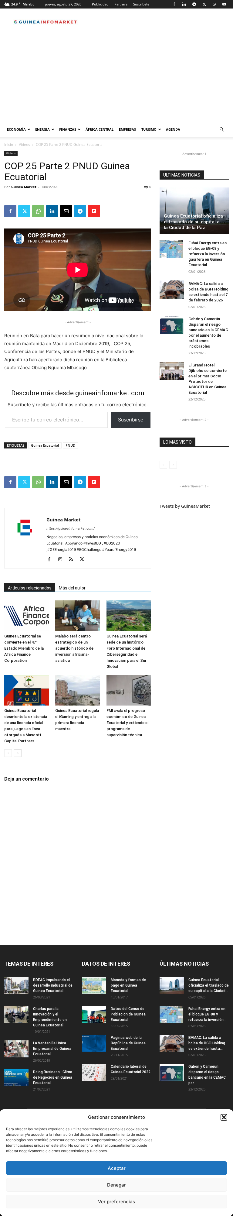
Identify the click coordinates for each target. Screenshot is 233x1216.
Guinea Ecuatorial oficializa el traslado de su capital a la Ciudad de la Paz (193, 221)
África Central (99, 129)
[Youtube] (224, 4)
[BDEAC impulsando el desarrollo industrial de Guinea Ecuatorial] (16, 985)
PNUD (70, 445)
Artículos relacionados (30, 588)
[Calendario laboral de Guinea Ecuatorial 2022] (94, 1072)
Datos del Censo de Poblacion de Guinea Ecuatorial (128, 1014)
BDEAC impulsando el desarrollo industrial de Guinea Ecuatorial (53, 985)
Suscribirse (130, 420)
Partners (120, 4)
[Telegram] (194, 4)
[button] (224, 1117)
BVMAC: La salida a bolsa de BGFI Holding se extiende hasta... (206, 1043)
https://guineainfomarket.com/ (70, 528)
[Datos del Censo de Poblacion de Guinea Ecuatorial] (94, 1014)
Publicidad (100, 4)
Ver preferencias (116, 1201)
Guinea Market (23, 186)
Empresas (127, 129)
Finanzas (67, 129)
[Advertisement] (116, 76)
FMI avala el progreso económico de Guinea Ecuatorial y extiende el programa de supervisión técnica (127, 722)
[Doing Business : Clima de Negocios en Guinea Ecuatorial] (16, 1077)
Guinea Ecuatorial (45, 445)
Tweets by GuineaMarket (185, 506)
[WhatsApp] (214, 4)
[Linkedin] (184, 4)
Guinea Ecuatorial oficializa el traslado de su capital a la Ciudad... (208, 985)
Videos (24, 144)
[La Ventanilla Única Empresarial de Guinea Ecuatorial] (16, 1048)
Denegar (116, 1185)
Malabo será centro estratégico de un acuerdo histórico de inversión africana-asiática (74, 648)
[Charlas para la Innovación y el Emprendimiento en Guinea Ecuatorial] (16, 1014)
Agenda (173, 129)
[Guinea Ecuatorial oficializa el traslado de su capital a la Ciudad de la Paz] (194, 210)
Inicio (8, 144)
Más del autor (72, 588)
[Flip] (94, 211)
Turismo (149, 129)
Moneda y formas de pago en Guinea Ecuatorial (128, 985)
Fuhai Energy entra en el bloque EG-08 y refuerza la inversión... (207, 1014)
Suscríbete (141, 4)
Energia (42, 129)
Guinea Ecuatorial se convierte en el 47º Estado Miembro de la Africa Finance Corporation (24, 648)
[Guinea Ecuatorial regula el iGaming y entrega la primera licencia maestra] (77, 690)
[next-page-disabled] (173, 465)
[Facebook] (174, 4)
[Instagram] (62, 559)
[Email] (66, 211)
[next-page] (18, 753)
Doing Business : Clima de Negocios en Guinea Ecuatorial (52, 1077)
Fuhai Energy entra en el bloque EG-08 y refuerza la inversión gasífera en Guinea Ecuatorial (207, 254)
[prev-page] (8, 753)
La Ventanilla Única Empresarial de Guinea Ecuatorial (52, 1048)
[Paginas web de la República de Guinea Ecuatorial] (94, 1043)
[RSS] (73, 559)
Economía (16, 129)
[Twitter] (204, 4)
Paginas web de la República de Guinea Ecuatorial (128, 1043)
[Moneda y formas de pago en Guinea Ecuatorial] (94, 985)
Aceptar (117, 1168)
